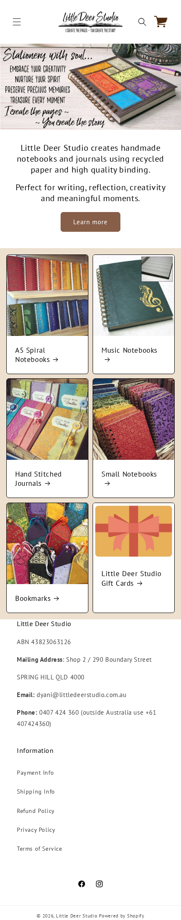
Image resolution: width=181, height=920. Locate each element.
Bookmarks (33, 598)
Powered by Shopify (121, 916)
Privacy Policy (36, 830)
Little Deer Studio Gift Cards (131, 578)
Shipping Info (36, 791)
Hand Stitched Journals (38, 478)
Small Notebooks (129, 474)
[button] (17, 22)
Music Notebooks (129, 350)
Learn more (90, 222)
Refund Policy (36, 811)
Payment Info (35, 772)
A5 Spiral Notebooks (32, 355)
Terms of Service (39, 848)
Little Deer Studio (77, 916)
